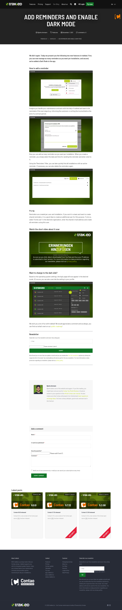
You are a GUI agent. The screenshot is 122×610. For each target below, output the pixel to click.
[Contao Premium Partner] (22, 582)
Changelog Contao (67, 562)
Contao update (49, 566)
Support (48, 4)
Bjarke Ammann (42, 32)
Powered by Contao (80, 605)
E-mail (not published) (38, 443)
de (112, 4)
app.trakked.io (49, 572)
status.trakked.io (50, 577)
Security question (36, 451)
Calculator (48, 568)
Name (33, 435)
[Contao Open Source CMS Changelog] (117, 16)
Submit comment (39, 475)
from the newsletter (73, 355)
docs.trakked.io (49, 575)
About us (65, 4)
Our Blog (56, 4)
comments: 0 (82, 32)
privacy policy (71, 261)
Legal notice (65, 570)
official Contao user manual (72, 393)
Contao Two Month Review (70, 391)
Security (64, 568)
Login (83, 4)
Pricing (40, 4)
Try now (90, 4)
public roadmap (56, 326)
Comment (34, 456)
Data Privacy (65, 572)
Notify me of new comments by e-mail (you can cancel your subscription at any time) (56, 470)
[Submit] (82, 575)
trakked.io (43, 39)
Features (32, 4)
